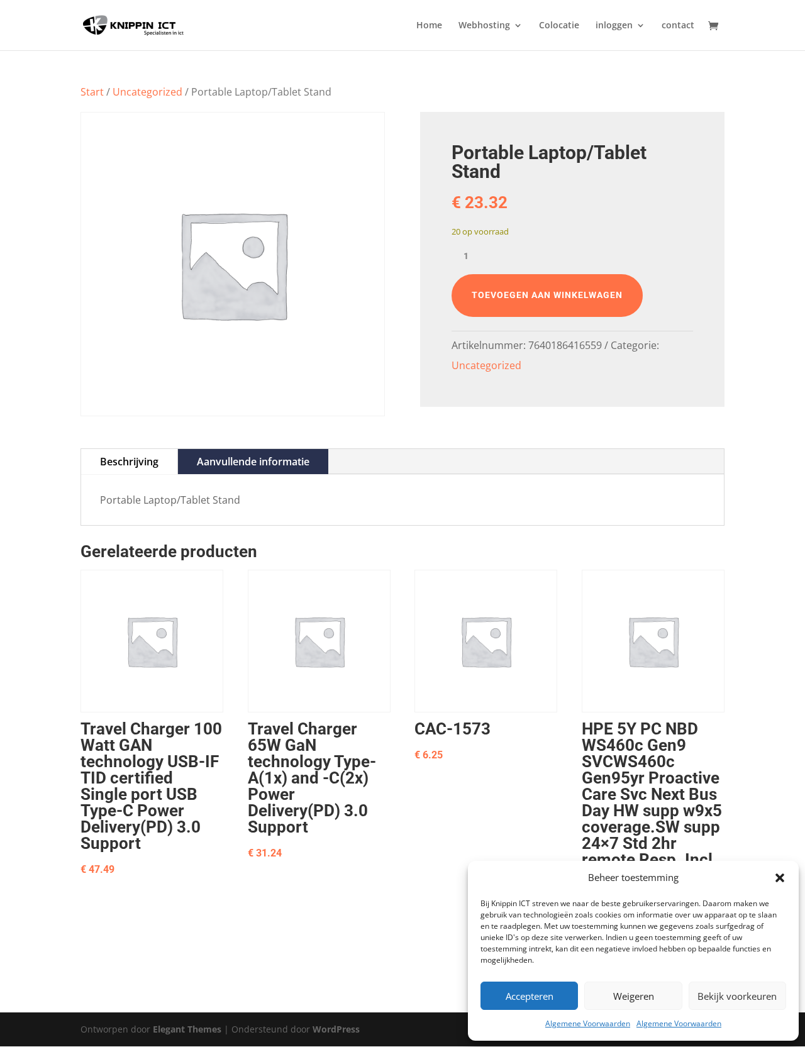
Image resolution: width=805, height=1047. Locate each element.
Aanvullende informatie (253, 461)
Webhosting (484, 26)
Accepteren (529, 996)
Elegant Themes (187, 1029)
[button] (780, 878)
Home (429, 26)
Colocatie (559, 26)
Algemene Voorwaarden (587, 1023)
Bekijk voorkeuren (737, 996)
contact (678, 26)
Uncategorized (147, 92)
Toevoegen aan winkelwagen (547, 295)
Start (92, 92)
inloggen (614, 26)
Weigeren (633, 996)
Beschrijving (129, 461)
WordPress (336, 1029)
